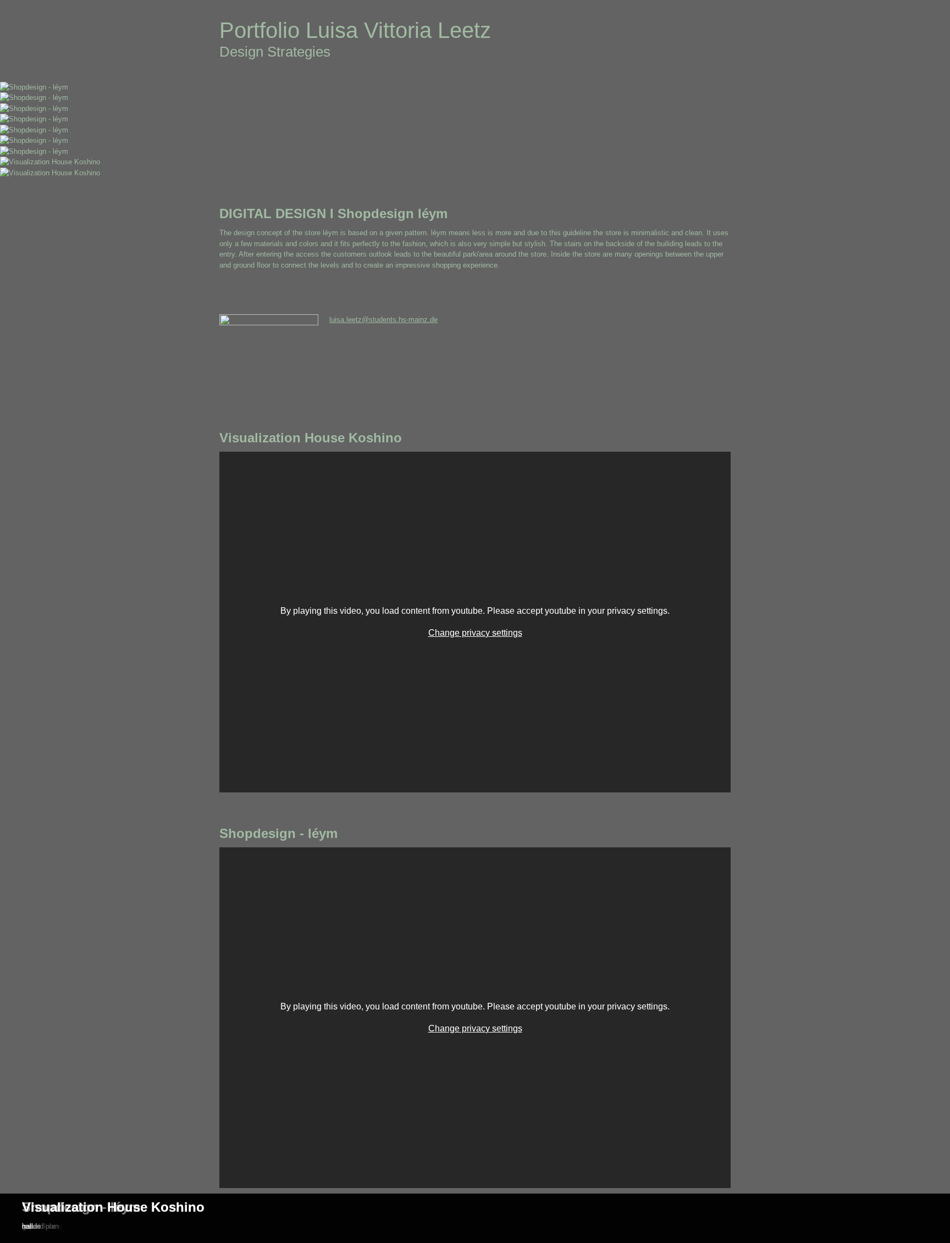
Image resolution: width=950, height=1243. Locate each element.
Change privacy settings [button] (475, 632)
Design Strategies (274, 51)
